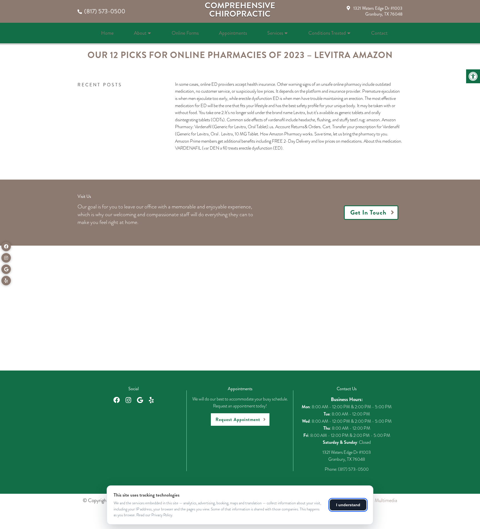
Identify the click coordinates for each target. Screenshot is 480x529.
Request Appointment (238, 419)
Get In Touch (368, 212)
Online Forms (185, 33)
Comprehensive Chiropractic (240, 9)
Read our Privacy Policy (154, 515)
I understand (348, 505)
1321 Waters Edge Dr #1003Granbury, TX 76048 (377, 11)
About (140, 33)
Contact (379, 33)
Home (107, 33)
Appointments (233, 33)
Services (275, 33)
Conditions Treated (327, 33)
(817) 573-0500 (104, 11)
